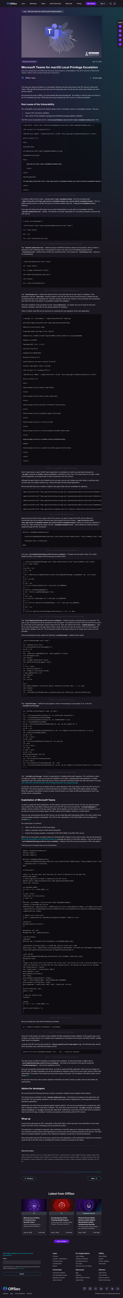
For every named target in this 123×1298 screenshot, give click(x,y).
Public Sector (103, 1272)
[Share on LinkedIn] (120, 30)
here (28, 819)
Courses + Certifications (60, 1258)
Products (55, 1256)
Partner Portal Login (104, 1280)
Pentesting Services (81, 1261)
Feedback (5, 1293)
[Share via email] (120, 26)
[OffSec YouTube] (95, 1289)
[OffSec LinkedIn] (101, 1289)
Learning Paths (57, 1263)
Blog (25, 11)
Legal (11, 1293)
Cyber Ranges (80, 1256)
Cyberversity (79, 1280)
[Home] (12, 1289)
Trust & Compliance (20, 1293)
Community (57, 1270)
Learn (23, 3)
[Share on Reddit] (120, 39)
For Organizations (83, 1253)
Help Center (102, 1263)
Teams (43, 3)
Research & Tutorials (29, 61)
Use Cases (79, 1263)
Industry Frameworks (82, 1258)
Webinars (78, 1275)
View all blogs (61, 1241)
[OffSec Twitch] (84, 1289)
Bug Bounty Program (59, 1277)
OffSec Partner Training (83, 1277)
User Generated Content (60, 1275)
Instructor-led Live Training (83, 1266)
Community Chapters (59, 1272)
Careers (101, 1258)
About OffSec (103, 1256)
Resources (69, 3)
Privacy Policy (20, 1268)
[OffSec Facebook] (107, 1289)
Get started (91, 3)
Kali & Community (55, 3)
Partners (102, 1270)
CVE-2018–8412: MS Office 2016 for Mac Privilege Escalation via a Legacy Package (49, 783)
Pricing (79, 3)
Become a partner (104, 1277)
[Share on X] (120, 35)
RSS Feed (29, 1293)
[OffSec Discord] (118, 1289)
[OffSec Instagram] (90, 1289)
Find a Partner (103, 1275)
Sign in (102, 3)
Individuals (33, 3)
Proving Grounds (57, 1261)
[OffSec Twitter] (112, 1289)
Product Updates (104, 1261)
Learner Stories (57, 1280)
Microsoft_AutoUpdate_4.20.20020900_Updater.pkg (39, 839)
